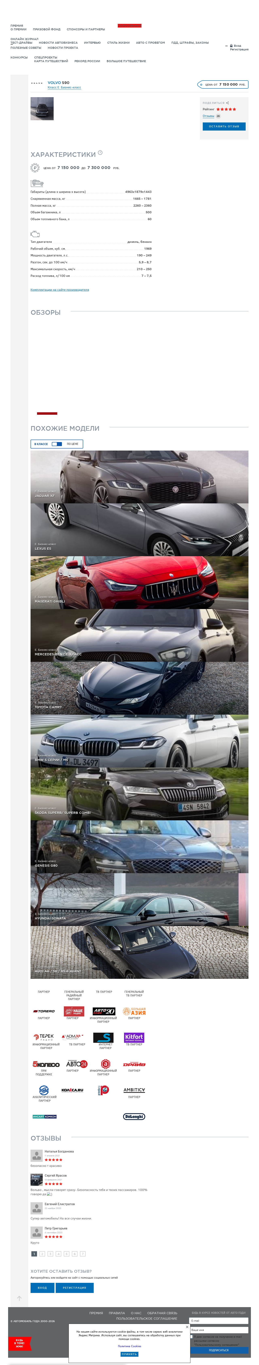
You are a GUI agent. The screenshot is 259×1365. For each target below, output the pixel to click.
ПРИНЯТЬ (129, 1354)
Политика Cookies (129, 1346)
